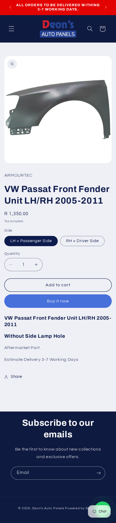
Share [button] (16, 377)
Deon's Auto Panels (48, 508)
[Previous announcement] (10, 7)
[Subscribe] (99, 473)
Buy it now (58, 301)
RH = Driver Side (82, 241)
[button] (11, 29)
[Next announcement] (106, 7)
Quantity (12, 254)
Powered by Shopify (81, 508)
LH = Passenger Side (31, 241)
